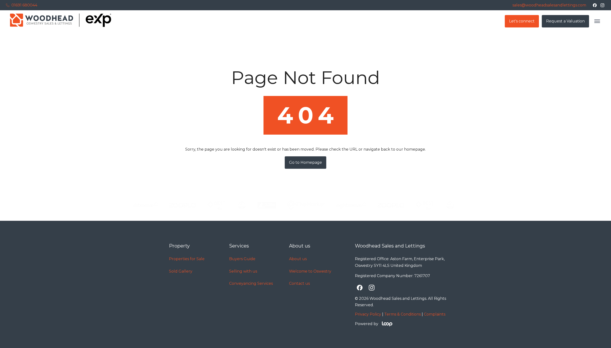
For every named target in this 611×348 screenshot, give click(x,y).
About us (298, 259)
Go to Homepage (305, 162)
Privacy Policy (368, 314)
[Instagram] (602, 5)
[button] (597, 21)
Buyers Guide (242, 259)
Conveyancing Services (251, 283)
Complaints (434, 314)
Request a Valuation (565, 21)
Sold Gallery (180, 271)
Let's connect (522, 21)
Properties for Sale (187, 259)
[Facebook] (595, 5)
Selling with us (243, 271)
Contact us (299, 283)
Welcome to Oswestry (310, 271)
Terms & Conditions (402, 314)
